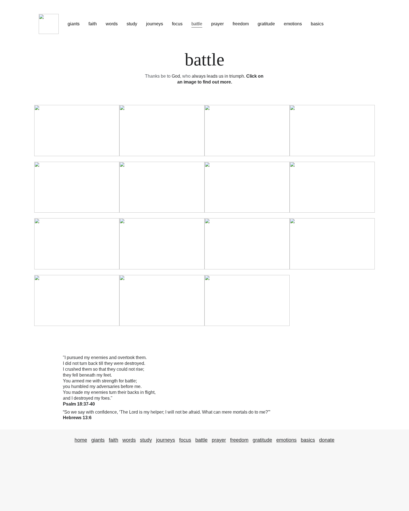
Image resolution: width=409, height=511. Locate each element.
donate (326, 440)
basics (317, 23)
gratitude (266, 23)
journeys (154, 23)
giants (74, 23)
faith (92, 23)
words (112, 23)
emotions (293, 23)
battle (196, 23)
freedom (241, 23)
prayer (217, 23)
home (81, 440)
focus (177, 23)
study (132, 23)
